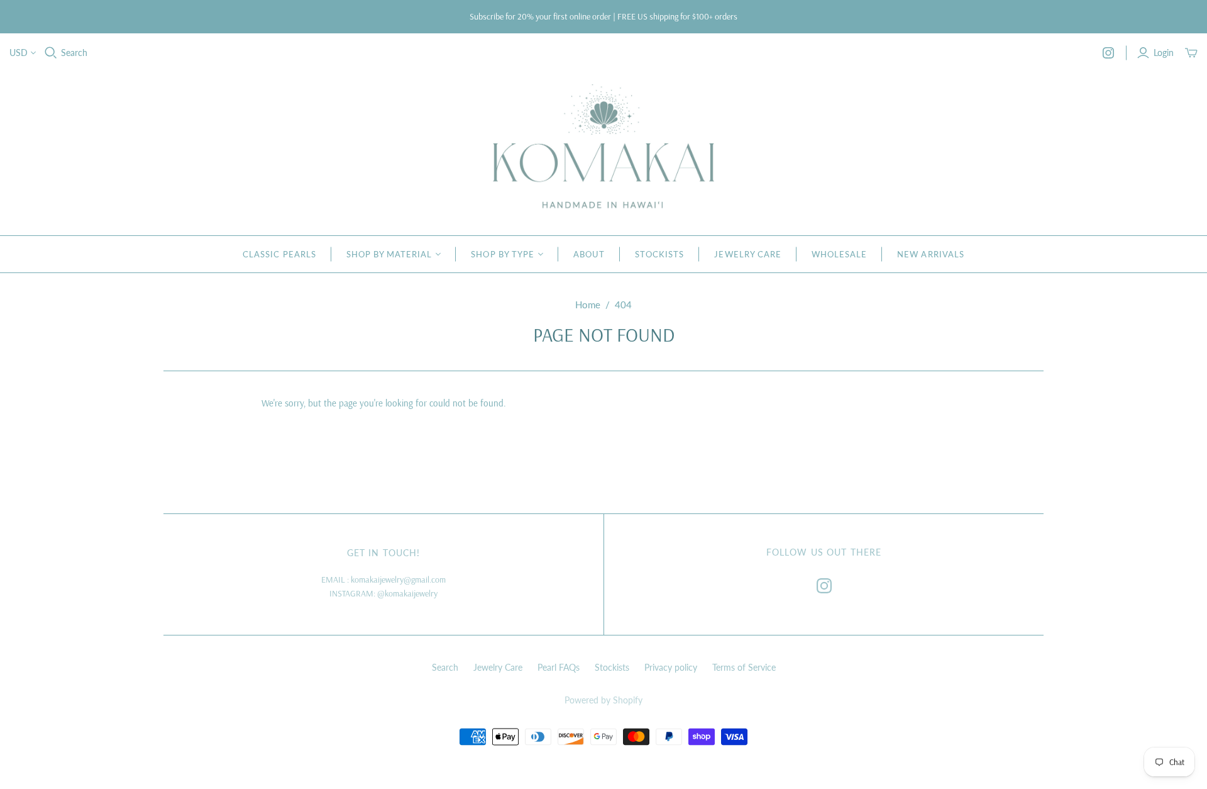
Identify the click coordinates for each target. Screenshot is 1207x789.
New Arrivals (930, 254)
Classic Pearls (279, 254)
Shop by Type (502, 254)
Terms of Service (744, 667)
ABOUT (589, 254)
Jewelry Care (747, 254)
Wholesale (839, 254)
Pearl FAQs (558, 667)
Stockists (659, 254)
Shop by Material (389, 254)
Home (587, 304)
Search (74, 52)
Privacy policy (670, 667)
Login (1164, 52)
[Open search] (51, 53)
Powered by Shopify (603, 700)
